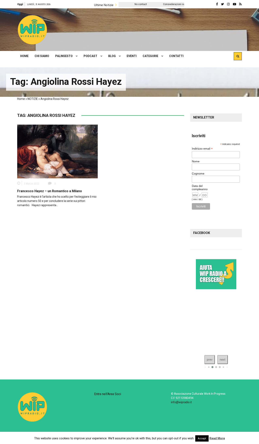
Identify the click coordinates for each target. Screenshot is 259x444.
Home (21, 98)
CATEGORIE (150, 56)
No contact (124, 4)
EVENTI (132, 56)
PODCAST (90, 56)
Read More (217, 438)
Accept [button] (202, 438)
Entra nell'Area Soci (107, 394)
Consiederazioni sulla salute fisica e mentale (171, 4)
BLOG (112, 56)
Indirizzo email (202, 149)
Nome (196, 161)
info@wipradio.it (181, 402)
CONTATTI (176, 56)
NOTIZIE (33, 98)
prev (209, 359)
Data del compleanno (200, 187)
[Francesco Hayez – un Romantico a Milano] (57, 151)
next (222, 359)
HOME (24, 56)
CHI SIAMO (42, 56)
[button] (32, 29)
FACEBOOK (201, 233)
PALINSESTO (64, 56)
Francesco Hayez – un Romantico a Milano (49, 191)
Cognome (198, 173)
